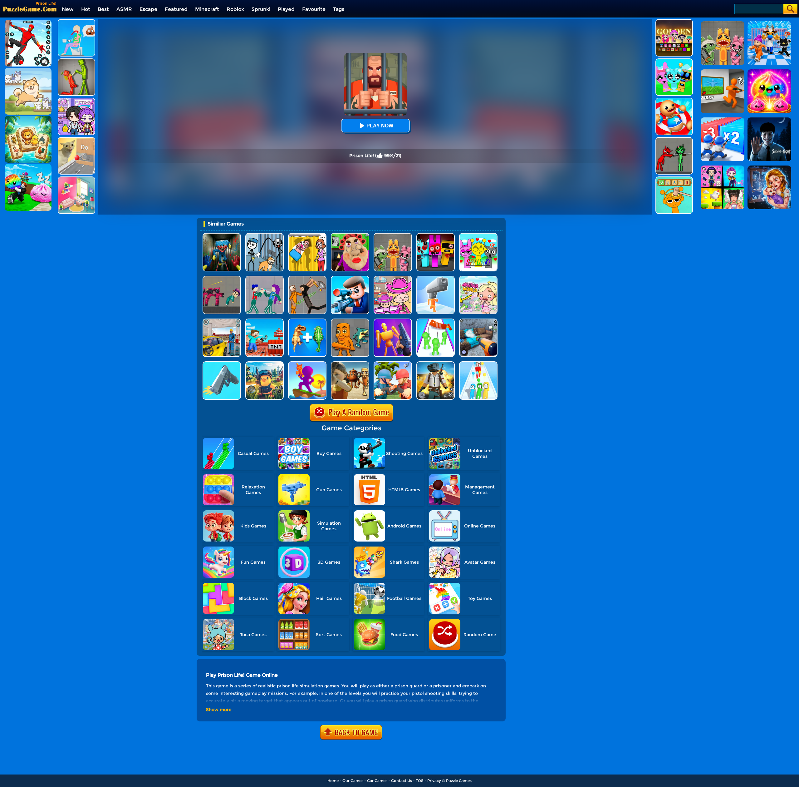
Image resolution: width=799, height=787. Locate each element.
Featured (176, 9)
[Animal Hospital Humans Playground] (393, 235)
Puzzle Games (459, 780)
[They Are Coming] (435, 321)
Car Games (377, 780)
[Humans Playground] (307, 278)
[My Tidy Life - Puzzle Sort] (76, 178)
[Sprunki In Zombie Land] (435, 235)
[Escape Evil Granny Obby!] (350, 235)
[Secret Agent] (350, 278)
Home (333, 780)
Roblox (235, 9)
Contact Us (401, 780)
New (68, 9)
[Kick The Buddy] (674, 100)
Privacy (434, 780)
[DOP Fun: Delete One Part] (307, 235)
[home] (29, 9)
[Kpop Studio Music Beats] (674, 21)
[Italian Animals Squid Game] (350, 363)
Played (286, 9)
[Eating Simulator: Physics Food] (76, 21)
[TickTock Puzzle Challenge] (76, 139)
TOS (420, 780)
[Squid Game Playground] (222, 278)
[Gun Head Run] (435, 278)
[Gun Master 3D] (393, 321)
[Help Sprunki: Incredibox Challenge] (674, 178)
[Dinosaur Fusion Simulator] (307, 321)
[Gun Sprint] (222, 363)
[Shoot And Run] (307, 363)
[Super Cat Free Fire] (264, 363)
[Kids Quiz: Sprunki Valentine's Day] (478, 235)
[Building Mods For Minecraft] (264, 321)
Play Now (379, 125)
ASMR (124, 9)
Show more (219, 709)
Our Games (352, 780)
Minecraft (207, 9)
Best (103, 9)
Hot (85, 9)
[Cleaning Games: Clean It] (478, 321)
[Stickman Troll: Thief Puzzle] (264, 235)
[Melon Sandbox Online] (76, 60)
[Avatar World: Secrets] (76, 100)
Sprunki (261, 9)
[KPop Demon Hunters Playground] (264, 278)
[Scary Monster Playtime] (222, 235)
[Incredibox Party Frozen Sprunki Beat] (674, 60)
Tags (338, 9)
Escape (148, 9)
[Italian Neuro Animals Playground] (350, 321)
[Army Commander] (393, 363)
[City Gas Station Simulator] (222, 321)
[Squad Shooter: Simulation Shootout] (435, 363)
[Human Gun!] (478, 363)
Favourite (314, 9)
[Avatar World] (393, 278)
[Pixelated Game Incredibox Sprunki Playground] (674, 139)
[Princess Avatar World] (478, 278)
